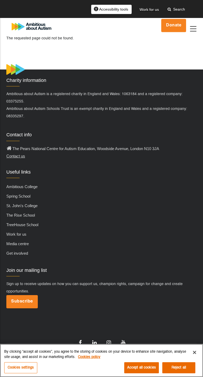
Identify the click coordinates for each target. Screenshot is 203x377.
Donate (173, 25)
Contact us (15, 156)
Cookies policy (89, 357)
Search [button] (178, 9)
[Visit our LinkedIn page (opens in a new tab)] (94, 343)
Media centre (17, 243)
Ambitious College (22, 186)
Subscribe (22, 301)
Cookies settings (21, 367)
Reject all (179, 367)
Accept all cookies (141, 367)
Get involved (17, 253)
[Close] (194, 352)
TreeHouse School (22, 224)
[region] (101, 360)
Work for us (16, 234)
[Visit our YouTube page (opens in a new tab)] (123, 343)
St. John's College (22, 205)
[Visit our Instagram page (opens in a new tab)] (109, 343)
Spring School (18, 196)
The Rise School (20, 215)
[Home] (31, 21)
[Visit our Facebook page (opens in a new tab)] (80, 343)
